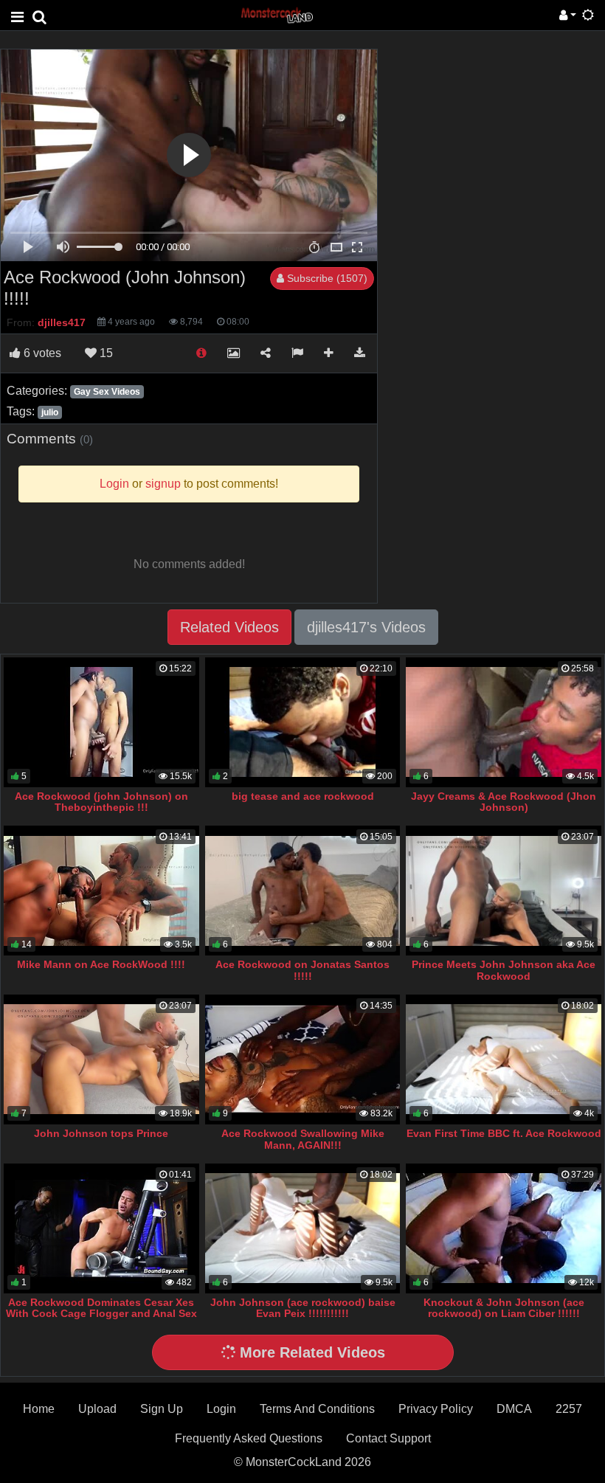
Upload (97, 1409)
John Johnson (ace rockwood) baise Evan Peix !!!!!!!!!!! (302, 1308)
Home (39, 1409)
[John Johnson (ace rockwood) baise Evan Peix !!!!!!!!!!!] (303, 1228)
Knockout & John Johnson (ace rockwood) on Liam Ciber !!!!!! (504, 1308)
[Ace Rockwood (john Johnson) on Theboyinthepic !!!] (101, 722)
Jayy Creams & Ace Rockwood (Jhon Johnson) (503, 802)
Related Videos (229, 627)
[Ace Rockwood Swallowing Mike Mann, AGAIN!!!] (303, 1059)
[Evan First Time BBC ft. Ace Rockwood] (503, 1059)
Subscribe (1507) (325, 278)
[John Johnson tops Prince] (101, 1059)
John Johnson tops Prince (101, 1133)
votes (42, 353)
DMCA (514, 1409)
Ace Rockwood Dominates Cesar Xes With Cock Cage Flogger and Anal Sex (101, 1308)
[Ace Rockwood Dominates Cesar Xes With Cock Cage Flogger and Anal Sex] (101, 1228)
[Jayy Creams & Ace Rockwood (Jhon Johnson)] (503, 722)
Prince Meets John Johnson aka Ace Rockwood (503, 970)
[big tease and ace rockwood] (303, 722)
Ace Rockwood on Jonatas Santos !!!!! (302, 970)
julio (49, 412)
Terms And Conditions (317, 1409)
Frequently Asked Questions (248, 1438)
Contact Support (388, 1438)
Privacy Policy (435, 1409)
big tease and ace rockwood (303, 796)
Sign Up (161, 1409)
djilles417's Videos (366, 627)
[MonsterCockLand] (276, 14)
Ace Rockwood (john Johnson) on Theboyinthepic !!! (101, 802)
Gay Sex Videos (107, 392)
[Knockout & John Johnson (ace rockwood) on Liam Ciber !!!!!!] (503, 1228)
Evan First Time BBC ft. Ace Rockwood (504, 1133)
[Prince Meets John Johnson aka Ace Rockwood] (503, 890)
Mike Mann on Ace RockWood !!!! (101, 964)
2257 (569, 1409)
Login (221, 1409)
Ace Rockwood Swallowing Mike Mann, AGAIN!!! (302, 1139)
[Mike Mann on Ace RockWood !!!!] (101, 890)
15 (105, 353)
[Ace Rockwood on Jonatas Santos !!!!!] (303, 890)
